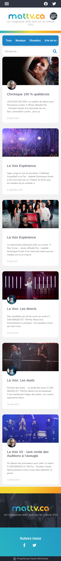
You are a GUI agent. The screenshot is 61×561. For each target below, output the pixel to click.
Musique (20, 40)
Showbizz (35, 40)
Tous (9, 40)
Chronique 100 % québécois (28, 94)
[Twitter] (54, 4)
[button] (6, 3)
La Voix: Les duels (21, 380)
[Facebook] (46, 4)
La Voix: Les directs (21, 308)
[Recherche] (55, 51)
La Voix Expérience (21, 165)
